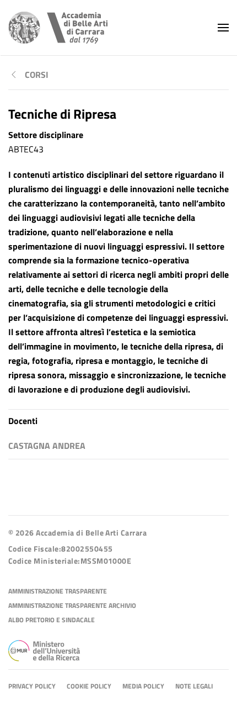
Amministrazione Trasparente (57, 591)
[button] (223, 27)
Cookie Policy (89, 686)
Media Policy (143, 686)
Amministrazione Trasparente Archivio (72, 606)
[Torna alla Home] (57, 27)
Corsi (37, 74)
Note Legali (194, 686)
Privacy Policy (32, 686)
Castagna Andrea (46, 445)
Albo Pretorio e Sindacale (51, 620)
